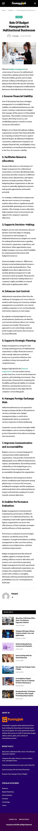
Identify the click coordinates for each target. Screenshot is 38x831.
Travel (4, 805)
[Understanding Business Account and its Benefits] (8, 647)
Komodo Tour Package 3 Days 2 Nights (14, 774)
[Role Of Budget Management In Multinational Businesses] (19, 53)
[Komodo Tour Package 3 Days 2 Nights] (8, 670)
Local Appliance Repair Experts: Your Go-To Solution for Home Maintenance (25, 680)
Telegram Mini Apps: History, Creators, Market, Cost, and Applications (25, 633)
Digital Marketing (8, 792)
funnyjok (15, 36)
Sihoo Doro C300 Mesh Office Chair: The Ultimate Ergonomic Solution (25, 620)
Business (19, 17)
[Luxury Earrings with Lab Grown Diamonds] (8, 658)
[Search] (35, 3)
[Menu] (3, 3)
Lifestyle (5, 799)
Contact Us (13, 819)
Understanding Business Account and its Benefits (18, 765)
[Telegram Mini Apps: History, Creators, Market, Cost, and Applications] (8, 634)
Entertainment (7, 795)
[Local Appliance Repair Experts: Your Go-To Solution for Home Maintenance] (8, 681)
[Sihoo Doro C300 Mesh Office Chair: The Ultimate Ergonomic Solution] (8, 621)
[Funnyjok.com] (19, 3)
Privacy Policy (24, 819)
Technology (6, 802)
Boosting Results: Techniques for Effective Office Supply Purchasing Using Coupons (25, 693)
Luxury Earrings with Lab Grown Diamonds (15, 769)
